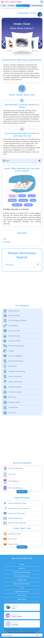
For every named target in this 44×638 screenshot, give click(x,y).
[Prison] (31, 44)
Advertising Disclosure (22, 591)
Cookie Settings (22, 599)
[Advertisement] (22, 290)
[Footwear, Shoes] (12, 44)
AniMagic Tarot (22, 580)
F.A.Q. (22, 587)
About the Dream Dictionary (22, 584)
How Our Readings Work (22, 576)
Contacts (22, 564)
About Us (22, 568)
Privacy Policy (22, 595)
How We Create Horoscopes (22, 572)
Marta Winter (24, 13)
